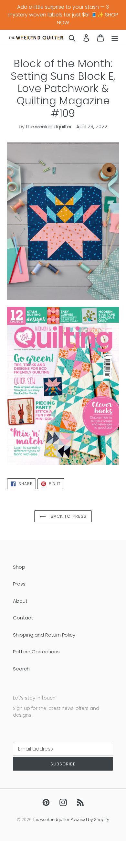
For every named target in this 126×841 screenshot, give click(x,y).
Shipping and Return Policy (44, 634)
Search (21, 668)
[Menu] (115, 38)
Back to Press (68, 516)
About (20, 600)
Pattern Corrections (36, 651)
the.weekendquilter (51, 819)
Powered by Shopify (89, 819)
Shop (19, 567)
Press (19, 583)
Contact (23, 617)
